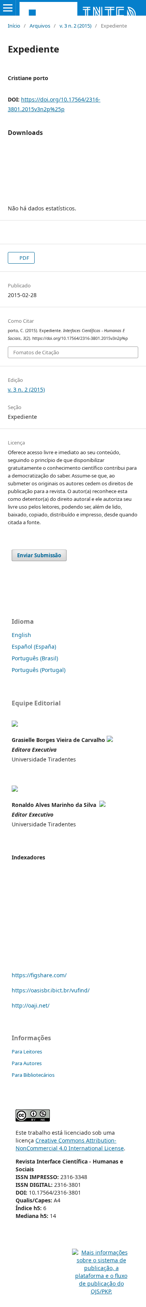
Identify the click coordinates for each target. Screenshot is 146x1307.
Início (14, 25)
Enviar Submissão (39, 555)
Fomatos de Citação (36, 352)
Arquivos (40, 25)
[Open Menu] (8, 8)
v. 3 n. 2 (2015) (75, 25)
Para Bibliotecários (33, 1074)
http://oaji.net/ (30, 1005)
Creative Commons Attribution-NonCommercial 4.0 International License (70, 1144)
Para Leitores (27, 1051)
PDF (23, 257)
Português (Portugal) (38, 670)
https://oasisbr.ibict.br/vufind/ (51, 990)
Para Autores (27, 1063)
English (21, 635)
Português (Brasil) (35, 658)
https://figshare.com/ (39, 975)
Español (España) (34, 646)
